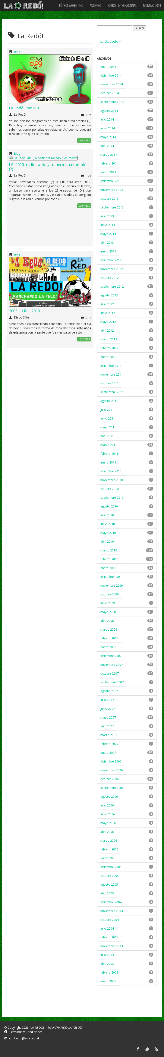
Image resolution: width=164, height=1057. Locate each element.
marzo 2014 (108, 155)
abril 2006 (107, 832)
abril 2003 (107, 964)
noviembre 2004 (111, 911)
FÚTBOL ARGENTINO (71, 5)
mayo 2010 (108, 533)
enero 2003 (108, 981)
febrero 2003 (109, 972)
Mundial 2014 (152, 5)
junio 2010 (107, 524)
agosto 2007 (109, 691)
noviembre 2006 (111, 770)
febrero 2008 (109, 638)
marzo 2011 (108, 445)
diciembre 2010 (111, 471)
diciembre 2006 (111, 761)
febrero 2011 (109, 453)
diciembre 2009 (111, 577)
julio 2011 (107, 410)
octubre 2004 (109, 920)
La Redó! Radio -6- (25, 107)
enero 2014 (108, 172)
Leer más (84, 140)
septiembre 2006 (112, 788)
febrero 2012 (109, 348)
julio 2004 (107, 928)
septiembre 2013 (112, 207)
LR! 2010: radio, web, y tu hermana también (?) (49, 166)
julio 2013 (107, 216)
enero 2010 (108, 568)
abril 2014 (107, 146)
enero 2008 (108, 647)
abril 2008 (107, 621)
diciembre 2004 (111, 902)
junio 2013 (107, 225)
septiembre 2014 (112, 102)
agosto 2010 (109, 506)
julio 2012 (107, 304)
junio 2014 (107, 128)
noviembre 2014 (111, 84)
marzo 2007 (108, 735)
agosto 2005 (109, 884)
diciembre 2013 (111, 181)
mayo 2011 (108, 427)
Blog (17, 52)
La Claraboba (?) (111, 41)
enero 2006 (108, 858)
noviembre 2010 (111, 480)
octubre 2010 (109, 489)
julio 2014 (107, 119)
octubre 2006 (109, 779)
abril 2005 (107, 893)
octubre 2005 (109, 876)
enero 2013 (108, 251)
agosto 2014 (109, 111)
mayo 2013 (108, 234)
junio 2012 (107, 313)
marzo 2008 (108, 629)
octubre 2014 (109, 93)
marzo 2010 (108, 550)
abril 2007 (107, 726)
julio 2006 (107, 805)
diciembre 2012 (111, 260)
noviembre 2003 (111, 946)
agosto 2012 (109, 295)
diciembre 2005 (111, 867)
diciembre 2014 (111, 75)
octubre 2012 (109, 278)
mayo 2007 (108, 717)
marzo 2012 (108, 339)
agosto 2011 (109, 401)
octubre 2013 (109, 198)
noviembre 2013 (111, 190)
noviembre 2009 (111, 585)
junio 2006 (107, 814)
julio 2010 (107, 515)
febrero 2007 (109, 744)
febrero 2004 (109, 937)
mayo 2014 (108, 137)
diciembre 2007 (111, 656)
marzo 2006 (108, 840)
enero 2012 (108, 357)
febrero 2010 (109, 559)
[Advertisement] (129, 1005)
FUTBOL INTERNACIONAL (122, 5)
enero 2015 (108, 67)
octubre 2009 (109, 594)
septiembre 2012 (112, 286)
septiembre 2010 (112, 497)
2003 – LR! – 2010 (24, 310)
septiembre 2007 (112, 682)
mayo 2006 (108, 823)
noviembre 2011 (111, 374)
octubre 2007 (109, 673)
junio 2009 (107, 603)
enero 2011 (108, 462)
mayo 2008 (108, 612)
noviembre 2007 (111, 665)
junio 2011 (107, 418)
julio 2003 (107, 955)
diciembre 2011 (111, 366)
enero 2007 (108, 752)
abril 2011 (107, 436)
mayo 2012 (108, 322)
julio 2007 (107, 700)
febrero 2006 (109, 849)
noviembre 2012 (111, 269)
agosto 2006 (109, 796)
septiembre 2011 (112, 392)
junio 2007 (107, 709)
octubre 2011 (109, 383)
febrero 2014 (109, 163)
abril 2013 (107, 242)
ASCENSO (95, 5)
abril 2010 (107, 541)
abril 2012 (107, 330)
